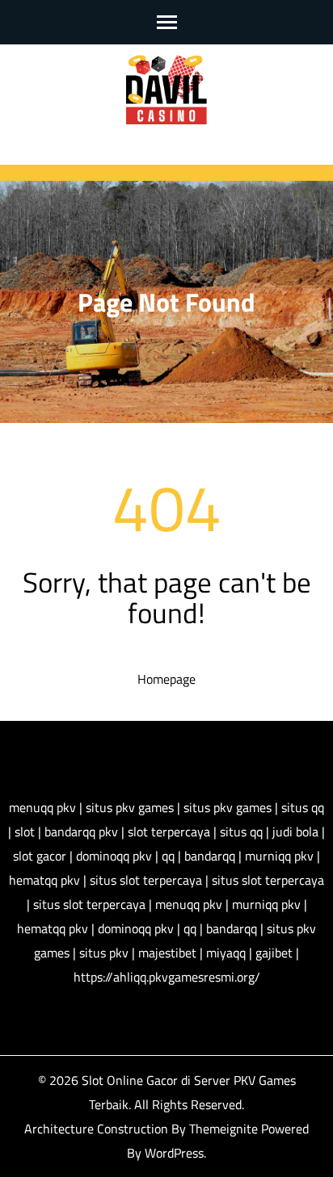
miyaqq (226, 952)
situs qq (302, 807)
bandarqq (209, 855)
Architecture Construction (97, 1128)
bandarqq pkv (81, 831)
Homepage (166, 679)
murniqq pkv (279, 855)
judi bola (295, 831)
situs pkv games (130, 807)
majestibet (167, 952)
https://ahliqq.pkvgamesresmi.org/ (167, 976)
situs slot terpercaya (146, 880)
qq (168, 855)
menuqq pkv (42, 807)
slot (25, 831)
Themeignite (223, 1128)
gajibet (274, 952)
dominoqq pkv (114, 855)
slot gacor (39, 855)
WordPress (174, 1152)
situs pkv (104, 952)
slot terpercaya (169, 831)
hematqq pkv (44, 880)
